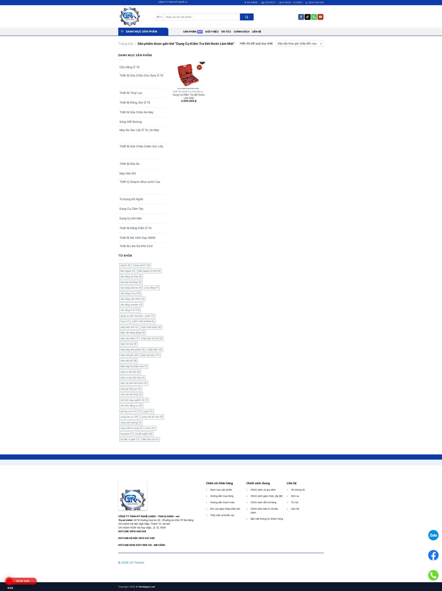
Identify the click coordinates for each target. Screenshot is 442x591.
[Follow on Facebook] (301, 17)
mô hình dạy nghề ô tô (134, 400)
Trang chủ (125, 43)
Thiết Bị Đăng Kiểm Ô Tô (135, 228)
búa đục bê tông (131, 282)
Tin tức (226, 31)
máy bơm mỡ (129, 327)
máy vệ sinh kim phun (134, 383)
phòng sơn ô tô (130, 411)
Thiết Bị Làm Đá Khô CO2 (136, 246)
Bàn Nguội (128, 271)
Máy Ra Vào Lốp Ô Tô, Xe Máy (139, 130)
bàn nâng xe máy (131, 276)
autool (126, 265)
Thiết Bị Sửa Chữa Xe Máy (136, 112)
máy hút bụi (129, 344)
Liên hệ (256, 31)
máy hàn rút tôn (152, 338)
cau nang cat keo (131, 287)
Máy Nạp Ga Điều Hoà (134, 366)
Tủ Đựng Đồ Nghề (131, 199)
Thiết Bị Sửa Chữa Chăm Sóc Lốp (141, 146)
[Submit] (246, 16)
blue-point (142, 265)
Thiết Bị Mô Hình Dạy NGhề (137, 237)
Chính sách (241, 31)
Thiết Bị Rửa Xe (129, 163)
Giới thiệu (212, 31)
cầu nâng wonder (131, 304)
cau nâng (152, 287)
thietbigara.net (146, 586)
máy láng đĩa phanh (133, 349)
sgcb (148, 411)
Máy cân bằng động (133, 332)
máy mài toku (150, 355)
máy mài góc (129, 355)
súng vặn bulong (131, 422)
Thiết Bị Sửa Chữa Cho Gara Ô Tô (141, 75)
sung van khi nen (152, 417)
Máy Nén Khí (127, 173)
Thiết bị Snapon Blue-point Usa (139, 181)
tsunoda (127, 433)
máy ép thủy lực (131, 389)
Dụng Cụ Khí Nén (130, 218)
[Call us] (314, 17)
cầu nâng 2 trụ (130, 293)
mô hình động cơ (131, 405)
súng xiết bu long (131, 428)
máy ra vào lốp (130, 372)
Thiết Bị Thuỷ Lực (130, 93)
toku (150, 428)
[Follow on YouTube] (320, 17)
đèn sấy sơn (150, 439)
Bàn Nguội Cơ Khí (149, 271)
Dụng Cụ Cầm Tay (131, 208)
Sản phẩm (189, 31)
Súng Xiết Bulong (130, 121)
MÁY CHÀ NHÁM (144, 321)
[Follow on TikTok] (307, 17)
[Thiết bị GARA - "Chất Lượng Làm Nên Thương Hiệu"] (134, 16)
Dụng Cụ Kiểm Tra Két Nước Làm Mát (189, 96)
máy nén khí (129, 360)
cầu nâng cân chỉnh (132, 299)
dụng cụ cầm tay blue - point (137, 316)
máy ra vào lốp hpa (133, 377)
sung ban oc (129, 417)
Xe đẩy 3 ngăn (130, 439)
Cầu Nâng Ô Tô (129, 67)
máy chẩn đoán (151, 327)
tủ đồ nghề (144, 433)
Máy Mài (155, 349)
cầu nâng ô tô (130, 310)
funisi (125, 321)
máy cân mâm (129, 338)
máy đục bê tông (131, 394)
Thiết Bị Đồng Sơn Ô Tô (134, 102)
